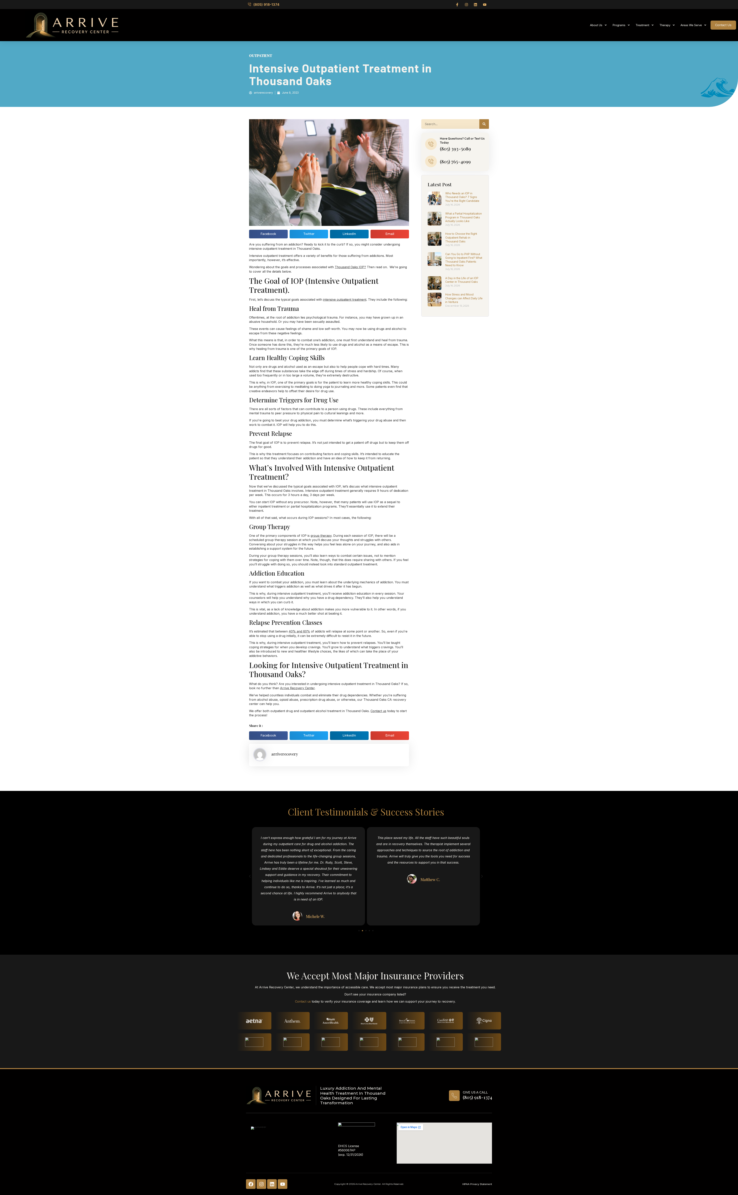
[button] (268, 234)
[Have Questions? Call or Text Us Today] (431, 144)
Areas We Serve (691, 25)
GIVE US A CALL (475, 1092)
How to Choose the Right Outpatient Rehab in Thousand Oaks (461, 237)
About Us (596, 25)
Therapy (664, 25)
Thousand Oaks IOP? (350, 267)
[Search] (484, 124)
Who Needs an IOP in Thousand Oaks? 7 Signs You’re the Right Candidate (462, 197)
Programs (619, 25)
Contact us (378, 711)
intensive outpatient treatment (344, 299)
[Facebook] (251, 1184)
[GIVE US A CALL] (454, 1095)
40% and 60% (299, 631)
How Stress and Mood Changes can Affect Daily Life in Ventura (464, 298)
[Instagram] (261, 1184)
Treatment (642, 25)
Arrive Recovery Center (297, 688)
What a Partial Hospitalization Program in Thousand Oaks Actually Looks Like (463, 217)
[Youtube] (282, 1184)
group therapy (321, 536)
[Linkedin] (272, 1184)
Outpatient (260, 55)
